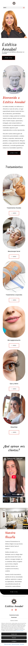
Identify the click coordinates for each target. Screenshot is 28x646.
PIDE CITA (14, 591)
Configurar (14, 641)
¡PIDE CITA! (8, 57)
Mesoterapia (14, 617)
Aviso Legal (22, 644)
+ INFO (14, 213)
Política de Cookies (7, 644)
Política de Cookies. (20, 630)
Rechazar (14, 637)
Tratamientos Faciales (14, 615)
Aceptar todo (14, 634)
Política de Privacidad (15, 644)
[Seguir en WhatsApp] (12, 609)
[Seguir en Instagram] (15, 609)
